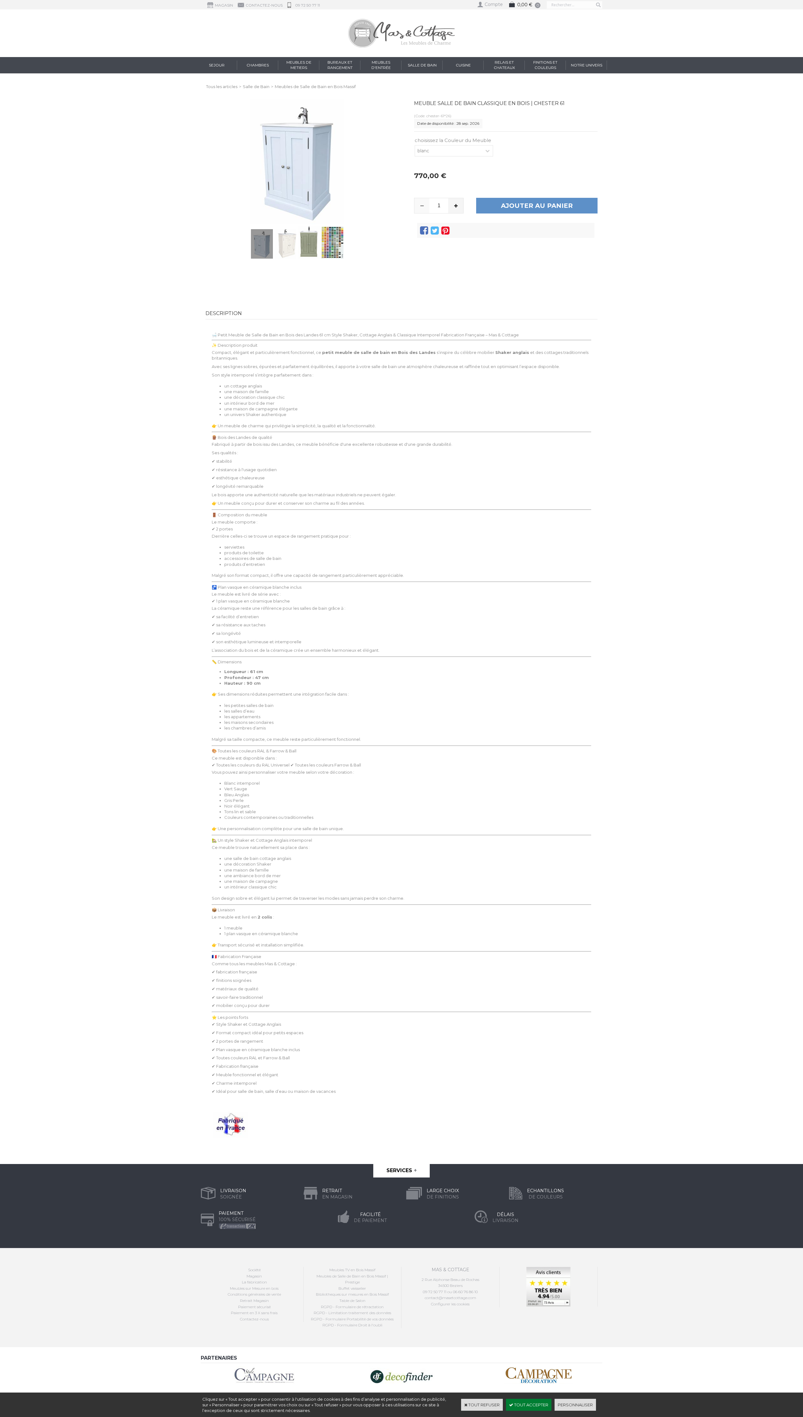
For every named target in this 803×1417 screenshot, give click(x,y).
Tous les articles (221, 86)
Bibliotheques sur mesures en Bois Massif (352, 1294)
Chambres (258, 65)
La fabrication (254, 1282)
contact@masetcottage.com (450, 1297)
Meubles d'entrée (381, 65)
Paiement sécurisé (254, 1306)
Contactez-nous (254, 1319)
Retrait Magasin (254, 1300)
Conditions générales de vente (254, 1294)
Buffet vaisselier (352, 1288)
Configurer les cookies (450, 1304)
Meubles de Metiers (298, 65)
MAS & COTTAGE (450, 1269)
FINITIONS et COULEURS (545, 65)
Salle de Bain (422, 65)
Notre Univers (586, 65)
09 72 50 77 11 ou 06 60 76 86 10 (450, 1291)
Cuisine (463, 65)
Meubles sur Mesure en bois (254, 1288)
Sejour (217, 65)
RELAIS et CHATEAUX (504, 65)
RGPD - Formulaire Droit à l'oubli (352, 1325)
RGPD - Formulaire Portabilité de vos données (352, 1319)
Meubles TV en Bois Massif (352, 1269)
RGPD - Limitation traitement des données (352, 1312)
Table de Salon (352, 1300)
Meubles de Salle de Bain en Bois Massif (315, 86)
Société (254, 1269)
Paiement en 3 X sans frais (254, 1312)
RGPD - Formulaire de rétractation (352, 1306)
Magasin (254, 1276)
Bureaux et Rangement (340, 65)
